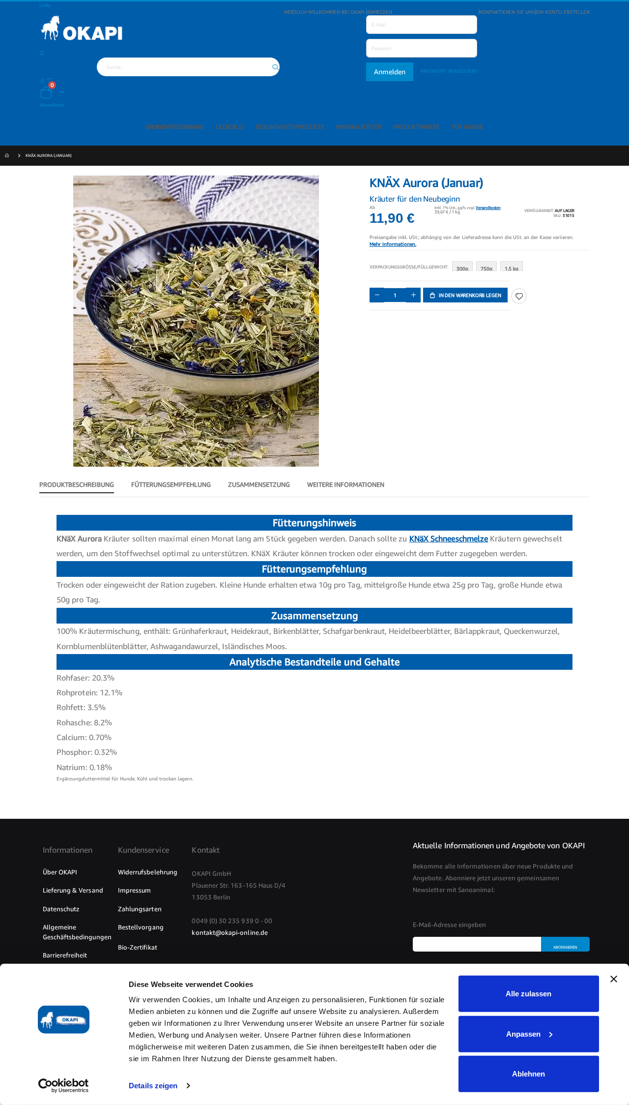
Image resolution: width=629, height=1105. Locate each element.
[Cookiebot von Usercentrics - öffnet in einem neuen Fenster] (64, 1085)
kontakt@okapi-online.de (230, 932)
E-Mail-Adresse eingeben (449, 924)
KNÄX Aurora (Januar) (49, 155)
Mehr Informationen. (393, 244)
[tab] (76, 485)
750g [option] (486, 268)
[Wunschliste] (50, 80)
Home (8, 156)
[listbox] (489, 268)
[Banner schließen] (613, 985)
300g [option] (462, 268)
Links (45, 5)
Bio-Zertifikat (137, 947)
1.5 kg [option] (511, 268)
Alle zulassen (528, 993)
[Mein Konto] (42, 80)
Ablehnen (528, 1074)
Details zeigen (153, 1085)
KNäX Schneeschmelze (448, 538)
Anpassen (523, 1033)
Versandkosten (488, 207)
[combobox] (188, 67)
